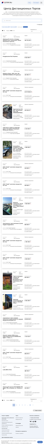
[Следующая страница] (33, 405)
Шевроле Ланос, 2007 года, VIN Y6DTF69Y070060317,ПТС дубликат (12, 74)
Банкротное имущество (19, 417)
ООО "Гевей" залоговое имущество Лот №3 (12, 241)
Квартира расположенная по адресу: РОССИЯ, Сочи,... (18, 301)
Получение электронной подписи (7, 433)
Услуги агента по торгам (5, 431)
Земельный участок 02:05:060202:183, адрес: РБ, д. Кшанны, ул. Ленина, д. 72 (13, 388)
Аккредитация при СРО (19, 425)
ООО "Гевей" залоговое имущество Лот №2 (12, 258)
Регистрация (36, 2)
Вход (29, 2)
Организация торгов (5, 420)
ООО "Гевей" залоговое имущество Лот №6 (12, 91)
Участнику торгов (4, 428)
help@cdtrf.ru (33, 424)
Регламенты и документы (19, 433)
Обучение (17, 427)
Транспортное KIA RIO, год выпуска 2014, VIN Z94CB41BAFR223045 (18, 110)
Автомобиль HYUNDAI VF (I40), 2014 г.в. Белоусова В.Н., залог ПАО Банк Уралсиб (18, 148)
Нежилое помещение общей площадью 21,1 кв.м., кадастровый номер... (18, 205)
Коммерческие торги (5, 426)
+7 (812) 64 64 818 (34, 417)
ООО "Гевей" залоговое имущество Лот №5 (12, 167)
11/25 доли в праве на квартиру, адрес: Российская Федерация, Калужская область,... (11, 129)
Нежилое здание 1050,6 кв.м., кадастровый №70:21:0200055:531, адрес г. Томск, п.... (12, 336)
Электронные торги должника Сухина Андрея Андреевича (13, 224)
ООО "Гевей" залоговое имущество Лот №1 (12, 353)
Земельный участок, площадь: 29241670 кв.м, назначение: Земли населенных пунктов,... (12, 40)
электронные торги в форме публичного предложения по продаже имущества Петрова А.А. (13, 319)
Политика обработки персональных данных (34, 427)
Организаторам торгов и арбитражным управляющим (8, 418)
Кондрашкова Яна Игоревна (10, 56)
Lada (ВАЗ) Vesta (7, 369)
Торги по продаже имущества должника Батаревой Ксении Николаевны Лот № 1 (18, 279)
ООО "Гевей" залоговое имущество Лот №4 (12, 185)
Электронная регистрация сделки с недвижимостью (7, 423)
